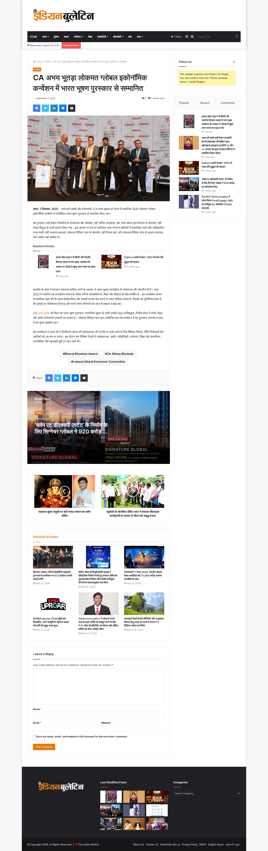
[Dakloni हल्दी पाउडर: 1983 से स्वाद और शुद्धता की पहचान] (111, 262)
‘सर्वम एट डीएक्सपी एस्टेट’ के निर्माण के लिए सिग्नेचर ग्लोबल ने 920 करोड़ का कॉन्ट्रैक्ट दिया (71, 431)
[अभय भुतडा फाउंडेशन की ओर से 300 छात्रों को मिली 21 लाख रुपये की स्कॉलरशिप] (157, 824)
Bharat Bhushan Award (81, 354)
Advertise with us (170, 844)
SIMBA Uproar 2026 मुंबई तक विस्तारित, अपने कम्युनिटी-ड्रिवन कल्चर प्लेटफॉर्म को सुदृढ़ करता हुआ (51, 622)
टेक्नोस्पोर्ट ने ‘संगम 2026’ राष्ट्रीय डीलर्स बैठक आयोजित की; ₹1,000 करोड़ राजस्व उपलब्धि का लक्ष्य (143, 575)
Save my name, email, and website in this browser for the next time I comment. (82, 736)
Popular (184, 103)
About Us (138, 844)
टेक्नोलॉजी (101, 36)
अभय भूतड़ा (44, 313)
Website (106, 722)
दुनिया (56, 36)
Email (37, 722)
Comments (228, 103)
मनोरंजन (77, 36)
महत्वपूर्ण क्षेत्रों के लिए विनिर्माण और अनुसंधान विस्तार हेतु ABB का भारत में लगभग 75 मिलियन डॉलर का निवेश (144, 622)
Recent (204, 103)
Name (37, 709)
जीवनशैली (117, 36)
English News (216, 844)
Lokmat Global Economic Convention (99, 361)
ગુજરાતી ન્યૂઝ (233, 844)
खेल (130, 36)
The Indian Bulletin (88, 844)
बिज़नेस (48, 61)
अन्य (139, 36)
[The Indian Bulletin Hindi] (63, 15)
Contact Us (152, 844)
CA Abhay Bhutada (120, 354)
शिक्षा (90, 36)
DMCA (202, 844)
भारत (44, 36)
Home (33, 36)
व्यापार (66, 36)
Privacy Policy (189, 844)
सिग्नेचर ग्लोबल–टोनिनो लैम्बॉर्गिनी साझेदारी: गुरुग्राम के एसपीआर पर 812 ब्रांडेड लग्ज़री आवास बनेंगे (52, 575)
